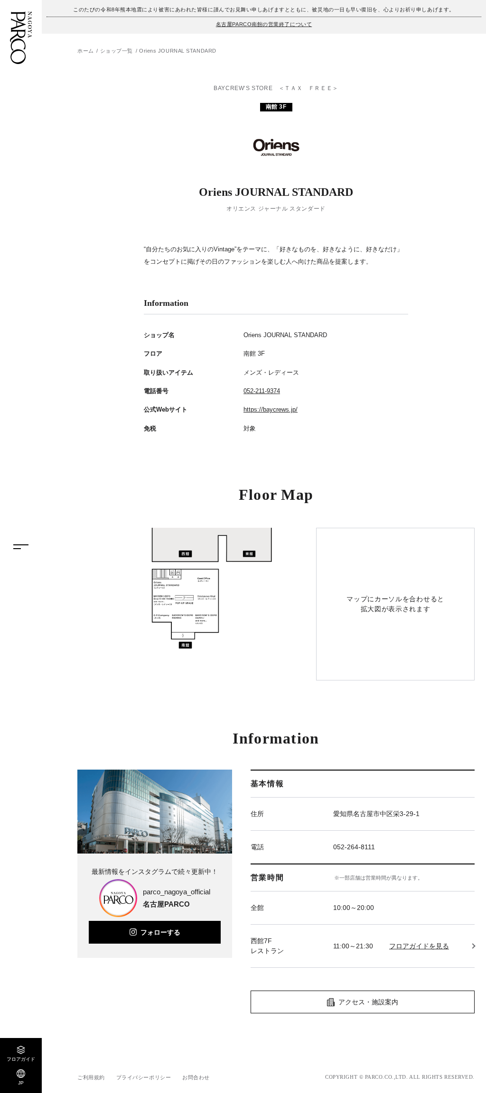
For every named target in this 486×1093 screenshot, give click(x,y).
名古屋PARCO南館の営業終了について (264, 24)
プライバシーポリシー (143, 1077)
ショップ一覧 (116, 51)
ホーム (85, 51)
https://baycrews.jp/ (270, 409)
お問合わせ (196, 1077)
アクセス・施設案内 (368, 1002)
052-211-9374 (261, 391)
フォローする (160, 932)
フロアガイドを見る (419, 946)
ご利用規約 (91, 1077)
